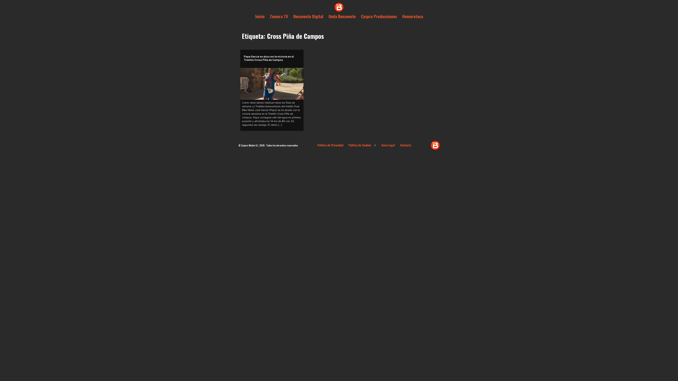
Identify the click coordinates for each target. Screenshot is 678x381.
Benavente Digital (308, 16)
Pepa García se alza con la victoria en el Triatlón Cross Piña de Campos (269, 58)
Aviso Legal (388, 145)
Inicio (260, 16)
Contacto (405, 145)
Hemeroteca (412, 16)
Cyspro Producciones (379, 16)
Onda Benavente (342, 16)
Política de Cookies (360, 145)
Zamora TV (279, 16)
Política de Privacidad (330, 145)
